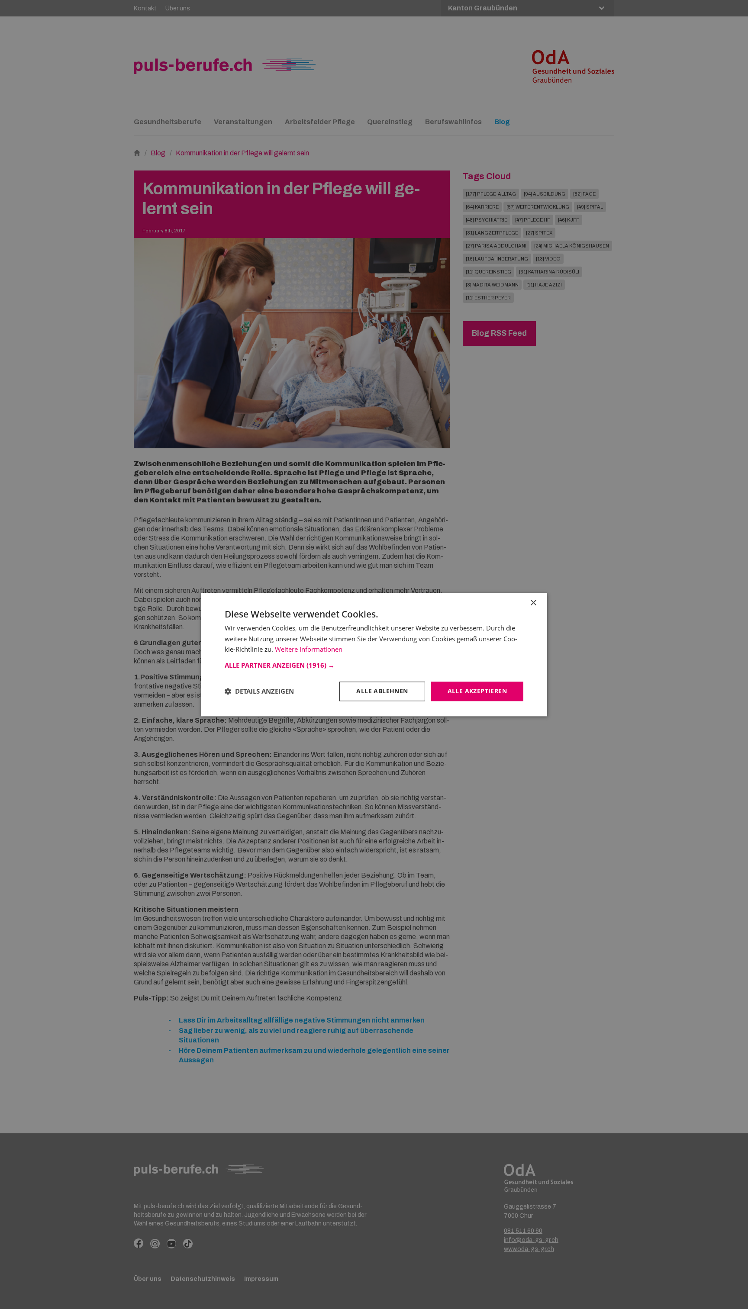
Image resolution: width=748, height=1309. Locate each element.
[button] (374, 665)
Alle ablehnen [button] (382, 691)
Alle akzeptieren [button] (477, 691)
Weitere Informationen (308, 649)
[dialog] (374, 654)
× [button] (533, 603)
